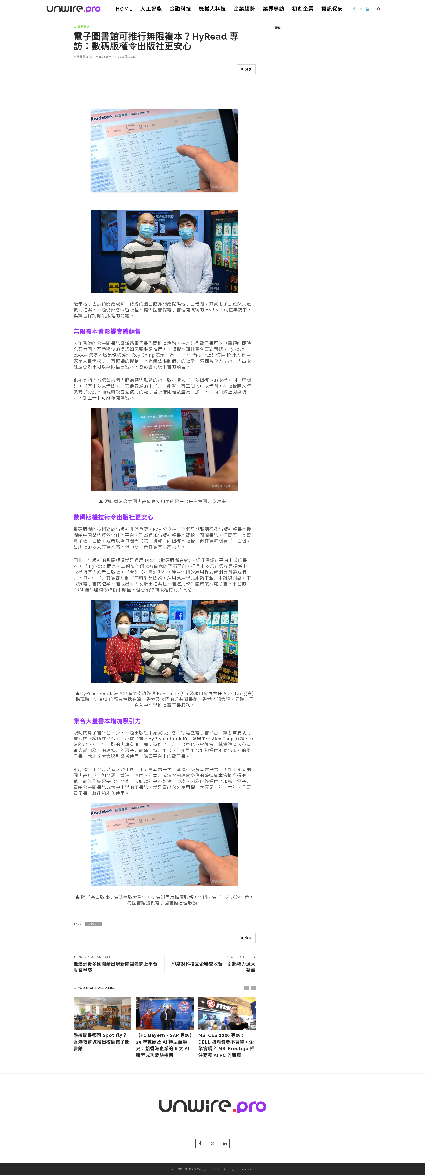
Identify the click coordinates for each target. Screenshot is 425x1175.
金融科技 (180, 9)
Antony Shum (102, 56)
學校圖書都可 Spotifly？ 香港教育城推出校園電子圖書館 (103, 1042)
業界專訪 (274, 9)
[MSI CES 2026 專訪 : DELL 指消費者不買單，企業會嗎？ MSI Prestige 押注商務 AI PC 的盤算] (227, 1013)
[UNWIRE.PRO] (73, 8)
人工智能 (151, 9)
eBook (93, 923)
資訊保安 (332, 9)
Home (124, 9)
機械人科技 (212, 9)
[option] (102, 1024)
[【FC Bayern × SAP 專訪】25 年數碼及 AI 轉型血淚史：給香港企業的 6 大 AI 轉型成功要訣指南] (165, 1013)
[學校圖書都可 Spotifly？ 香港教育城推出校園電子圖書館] (102, 1013)
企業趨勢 (244, 9)
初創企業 (303, 9)
